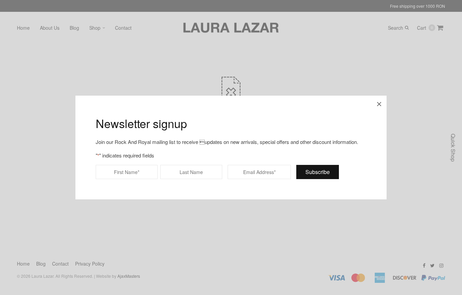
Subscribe (317, 172)
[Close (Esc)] (379, 103)
